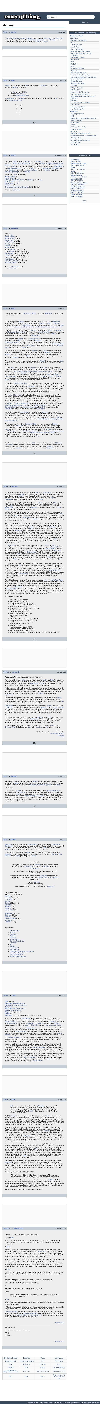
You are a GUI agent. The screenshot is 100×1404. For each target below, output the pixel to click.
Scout (13, 1099)
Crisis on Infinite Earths (78, 127)
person (6, 672)
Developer (8, 1003)
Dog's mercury (9, 1312)
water (45, 580)
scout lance (26, 325)
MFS (11, 1106)
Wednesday (34, 719)
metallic (15, 163)
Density (7, 180)
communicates (24, 95)
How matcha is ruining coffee (80, 51)
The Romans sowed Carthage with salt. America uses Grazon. (84, 78)
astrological (10, 98)
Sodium (7, 903)
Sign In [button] (85, 22)
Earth (59, 507)
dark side (52, 527)
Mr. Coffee (74, 64)
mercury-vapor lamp (11, 172)
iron (59, 550)
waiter (18, 856)
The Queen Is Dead (58, 1371)
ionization (11, 251)
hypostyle (79, 196)
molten (55, 550)
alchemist (39, 161)
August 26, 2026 (76, 175)
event (5, 1099)
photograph (54, 547)
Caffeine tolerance (77, 191)
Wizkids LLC (58, 443)
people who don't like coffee (80, 92)
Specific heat (9, 253)
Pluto (41, 499)
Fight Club (74, 100)
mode (49, 38)
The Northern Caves (77, 57)
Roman (21, 494)
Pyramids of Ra (12, 1023)
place (5, 486)
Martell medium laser (21, 383)
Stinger (41, 323)
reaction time (28, 866)
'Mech (33, 313)
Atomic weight (9, 178)
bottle (7, 849)
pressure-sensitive (39, 1047)
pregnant (44, 876)
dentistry (27, 172)
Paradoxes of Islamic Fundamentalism (83, 136)
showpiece (59, 330)
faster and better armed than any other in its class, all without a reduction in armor (35, 327)
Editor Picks (74, 111)
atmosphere (9, 507)
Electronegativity (10, 262)
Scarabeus (52, 1022)
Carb (10, 898)
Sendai (24, 347)
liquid (42, 163)
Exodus (20, 339)
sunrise (60, 514)
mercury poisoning (59, 1367)
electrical (47, 170)
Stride (13, 308)
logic (7, 38)
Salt (11, 944)
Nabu (29, 727)
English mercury (29, 1313)
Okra (72, 62)
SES (24, 1156)
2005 (10, 1007)
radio (31, 527)
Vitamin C (8, 906)
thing (5, 32)
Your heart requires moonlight (80, 94)
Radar (61, 580)
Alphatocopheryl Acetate (18, 956)
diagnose (41, 877)
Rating (7, 1013)
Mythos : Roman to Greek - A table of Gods (59, 1376)
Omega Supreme (76, 81)
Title (6, 1002)
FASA (33, 443)
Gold (12, 266)
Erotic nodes (75, 122)
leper (18, 794)
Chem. (8, 1247)
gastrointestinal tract (14, 168)
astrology (43, 85)
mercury (7, 85)
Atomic (7, 247)
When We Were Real (78, 83)
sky (26, 85)
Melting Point (9, 242)
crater (54, 502)
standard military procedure (14, 405)
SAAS (31, 1111)
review (34, 856)
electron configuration (21, 187)
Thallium (17, 266)
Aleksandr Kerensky (11, 342)
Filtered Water (14, 931)
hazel (55, 707)
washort (13, 32)
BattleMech (56, 322)
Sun (36, 492)
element (27, 163)
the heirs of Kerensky (30, 407)
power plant (25, 412)
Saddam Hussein (76, 129)
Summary (8, 1015)
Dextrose (8, 915)
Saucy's (54, 854)
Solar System (47, 492)
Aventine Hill (34, 683)
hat (56, 98)
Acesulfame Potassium (17, 953)
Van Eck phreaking (77, 49)
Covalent (8, 246)
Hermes (23, 680)
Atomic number (10, 176)
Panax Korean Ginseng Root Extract (22, 951)
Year (6, 1007)
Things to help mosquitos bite (80, 133)
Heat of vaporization (11, 261)
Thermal (7, 255)
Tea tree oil (74, 131)
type (45, 38)
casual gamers (38, 1060)
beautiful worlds (21, 1031)
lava (20, 565)
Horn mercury (34, 1315)
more (84, 200)
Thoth (14, 727)
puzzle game (26, 1018)
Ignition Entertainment (19, 1005)
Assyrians (39, 727)
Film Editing (74, 144)
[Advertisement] (50, 6)
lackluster (8, 854)
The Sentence (75, 105)
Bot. (7, 1299)
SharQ (62, 736)
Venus (7, 509)
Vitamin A (8, 905)
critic (12, 368)
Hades (40, 693)
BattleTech (48, 313)
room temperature (18, 180)
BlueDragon (61, 735)
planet (21, 496)
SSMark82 (14, 228)
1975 (53, 545)
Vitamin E (8, 908)
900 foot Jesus (75, 90)
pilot (60, 369)
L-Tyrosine (8, 920)
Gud (46, 727)
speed (7, 380)
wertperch (15, 672)
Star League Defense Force (16, 332)
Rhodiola (8, 917)
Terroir (73, 42)
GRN (47, 1116)
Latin (14, 161)
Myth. (12, 1238)
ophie (13, 80)
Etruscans (8, 727)
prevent (55, 877)
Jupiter (45, 680)
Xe (30, 187)
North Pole (54, 580)
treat (46, 877)
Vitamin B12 (9, 910)
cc (41, 180)
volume (12, 249)
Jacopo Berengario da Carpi (34, 796)
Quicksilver (26, 1358)
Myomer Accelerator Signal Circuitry (42, 432)
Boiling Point (9, 240)
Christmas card (76, 142)
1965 (30, 529)
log (72, 196)
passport (14, 486)
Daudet (57, 785)
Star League (11, 431)
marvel (50, 330)
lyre (62, 701)
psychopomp (9, 695)
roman (11, 100)
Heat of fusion (9, 259)
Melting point (9, 181)
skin (32, 168)
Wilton (49, 887)
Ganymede (8, 499)
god (15, 100)
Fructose (12, 932)
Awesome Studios (19, 1003)
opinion (73, 169)
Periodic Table (13, 268)
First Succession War (23, 403)
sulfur (60, 165)
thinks (25, 92)
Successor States (10, 407)
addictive (33, 1057)
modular (43, 405)
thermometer (46, 168)
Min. (41, 1315)
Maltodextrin (9, 913)
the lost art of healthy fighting (80, 75)
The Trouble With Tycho (78, 73)
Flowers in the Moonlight (79, 40)
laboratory (12, 170)
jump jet (43, 368)
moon (40, 502)
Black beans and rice (78, 107)
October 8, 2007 (76, 138)
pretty (49, 1059)
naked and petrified (42, 1371)
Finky (79, 161)
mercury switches (31, 170)
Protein (7, 901)
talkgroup (27, 1136)
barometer (55, 168)
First (48, 375)
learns (21, 94)
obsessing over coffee (78, 163)
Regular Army (35, 335)
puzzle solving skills (31, 1025)
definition (7, 1228)
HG (10, 1377)
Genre (7, 1010)
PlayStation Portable (19, 1008)
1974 (47, 545)
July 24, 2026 (75, 70)
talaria (49, 706)
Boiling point (9, 183)
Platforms (8, 1008)
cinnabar (22, 792)
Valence (7, 185)
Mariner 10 (36, 519)
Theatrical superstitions (79, 183)
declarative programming (35, 40)
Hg (12, 235)
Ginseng (13, 918)
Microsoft (9, 444)
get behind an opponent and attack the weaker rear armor (33, 371)
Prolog (37, 41)
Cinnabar (43, 1364)
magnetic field (50, 548)
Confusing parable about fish (80, 140)
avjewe (13, 839)
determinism (59, 38)
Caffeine (7, 922)
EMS (35, 1149)
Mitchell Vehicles (43, 332)
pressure (30, 180)
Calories (7, 896)
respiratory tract (58, 167)
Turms (52, 725)
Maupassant (48, 785)
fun (25, 1057)
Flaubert (40, 785)
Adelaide (41, 1106)
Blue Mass (26, 1371)
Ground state (9, 187)
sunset (16, 515)
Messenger (18, 587)
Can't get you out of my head (80, 102)
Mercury (27, 161)
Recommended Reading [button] (85, 33)
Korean (7, 918)
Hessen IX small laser (15, 395)
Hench (73, 66)
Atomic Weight (9, 238)
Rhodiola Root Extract (17, 941)
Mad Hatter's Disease (10, 1358)
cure (49, 877)
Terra (18, 340)
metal (49, 557)
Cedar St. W (75, 159)
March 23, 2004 (12, 588)
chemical (21, 163)
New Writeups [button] (85, 155)
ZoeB (13, 995)
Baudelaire (33, 785)
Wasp (49, 323)
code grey (8, 1162)
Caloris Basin (23, 574)
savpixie (80, 181)
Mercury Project (10, 1361)
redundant (31, 386)
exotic (45, 351)
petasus (9, 707)
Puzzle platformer (16, 1010)
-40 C (26, 1367)
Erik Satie (74, 85)
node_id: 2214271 (77, 88)
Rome (42, 683)
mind (13, 92)
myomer (48, 352)
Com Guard (19, 426)
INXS (72, 116)
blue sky (34, 507)
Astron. (8, 1269)
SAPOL (50, 1180)
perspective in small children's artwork (83, 118)
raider (61, 361)
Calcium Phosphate (16, 955)
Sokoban (40, 1023)
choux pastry (75, 60)
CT (53, 887)
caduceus (43, 707)
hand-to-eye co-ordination (53, 1025)
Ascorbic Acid (14, 948)
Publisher (8, 1005)
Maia (52, 680)
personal (74, 177)
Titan (52, 498)
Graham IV (38, 340)
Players (7, 1012)
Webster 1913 (18, 1228)
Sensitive (30, 1023)
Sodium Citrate (15, 939)
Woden (40, 717)
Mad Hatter (26, 1364)
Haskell (45, 41)
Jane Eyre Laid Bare (77, 68)
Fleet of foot (9, 706)
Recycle (37, 882)
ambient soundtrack (14, 1038)
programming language (24, 38)
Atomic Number (10, 237)
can (45, 848)
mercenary (30, 346)
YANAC (73, 167)
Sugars (9, 900)
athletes (37, 865)
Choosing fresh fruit (77, 114)
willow (61, 707)
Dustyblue (80, 188)
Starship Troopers (76, 120)
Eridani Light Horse (57, 344)
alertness (46, 866)
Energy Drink (32, 844)
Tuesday (12, 1116)
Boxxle (56, 1023)
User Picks (74, 38)
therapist (14, 776)
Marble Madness (10, 1022)
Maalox (28, 852)
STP (42, 1361)
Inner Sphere (40, 409)
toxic (13, 167)
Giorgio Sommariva (52, 791)
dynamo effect (31, 552)
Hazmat (46, 1131)
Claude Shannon (76, 45)
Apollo (59, 698)
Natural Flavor (14, 949)
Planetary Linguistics (27, 1361)
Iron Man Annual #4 (77, 109)
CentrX (13, 155)
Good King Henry (22, 1315)
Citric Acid (13, 938)
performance (34, 868)
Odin (49, 717)
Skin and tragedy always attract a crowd (10, 1371)
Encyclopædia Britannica (57, 733)
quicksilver (16, 190)
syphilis (35, 781)
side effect (52, 40)
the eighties (30, 1028)
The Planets (59, 1361)
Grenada (73, 125)
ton (24, 313)
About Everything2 (76, 36)
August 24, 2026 (76, 195)
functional (13, 38)
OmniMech (8, 409)
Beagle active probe (57, 431)
